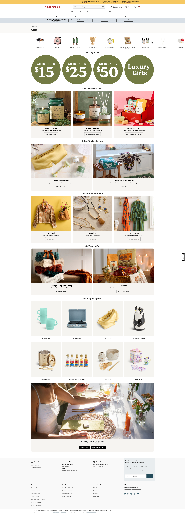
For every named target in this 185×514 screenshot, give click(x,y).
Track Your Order (35, 465)
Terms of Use (63, 512)
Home (32, 26)
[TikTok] (128, 494)
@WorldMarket (127, 489)
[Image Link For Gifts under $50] (108, 69)
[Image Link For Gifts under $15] (46, 69)
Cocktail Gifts (45, 379)
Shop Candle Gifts (51, 134)
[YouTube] (138, 494)
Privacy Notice (56, 512)
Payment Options (35, 496)
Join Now (85, 2)
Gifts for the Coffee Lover (77, 379)
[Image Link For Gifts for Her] (46, 318)
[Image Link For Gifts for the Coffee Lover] (77, 359)
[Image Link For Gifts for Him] (77, 318)
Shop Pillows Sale (80, 21)
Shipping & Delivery (35, 490)
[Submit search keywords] (103, 7)
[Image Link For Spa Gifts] (108, 318)
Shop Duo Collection (92, 134)
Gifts (36, 26)
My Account (34, 487)
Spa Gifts (108, 338)
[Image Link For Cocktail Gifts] (46, 359)
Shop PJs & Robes (134, 239)
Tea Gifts (108, 379)
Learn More (128, 2)
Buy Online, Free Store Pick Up (38, 499)
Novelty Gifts (139, 379)
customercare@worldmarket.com (70, 470)
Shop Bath (124, 186)
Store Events (96, 496)
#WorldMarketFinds (136, 489)
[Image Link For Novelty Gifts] (139, 359)
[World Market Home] (52, 6)
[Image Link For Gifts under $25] (77, 69)
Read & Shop (84, 447)
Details (114, 2)
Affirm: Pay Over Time (36, 502)
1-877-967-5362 (65, 466)
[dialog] (92, 511)
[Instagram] (131, 494)
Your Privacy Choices (91, 512)
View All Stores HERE (98, 466)
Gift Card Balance (35, 493)
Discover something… (80, 7)
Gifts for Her (46, 338)
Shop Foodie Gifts (123, 291)
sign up (150, 476)
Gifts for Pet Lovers (139, 338)
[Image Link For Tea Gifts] (108, 359)
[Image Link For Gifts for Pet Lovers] (139, 318)
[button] (42, 16)
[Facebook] (125, 494)
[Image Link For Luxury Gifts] (139, 69)
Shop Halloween (104, 21)
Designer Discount (66, 496)
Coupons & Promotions (67, 490)
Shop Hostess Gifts (61, 291)
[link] (137, 7)
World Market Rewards (67, 487)
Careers (95, 490)
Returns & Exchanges (36, 467)
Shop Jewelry (92, 239)
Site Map (95, 493)
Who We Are (96, 487)
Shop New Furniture (128, 21)
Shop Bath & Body (61, 186)
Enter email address (132, 476)
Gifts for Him (77, 338)
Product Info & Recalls (36, 505)
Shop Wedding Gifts (98, 447)
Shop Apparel (51, 239)
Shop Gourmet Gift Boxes (134, 134)
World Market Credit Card (68, 493)
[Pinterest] (134, 494)
